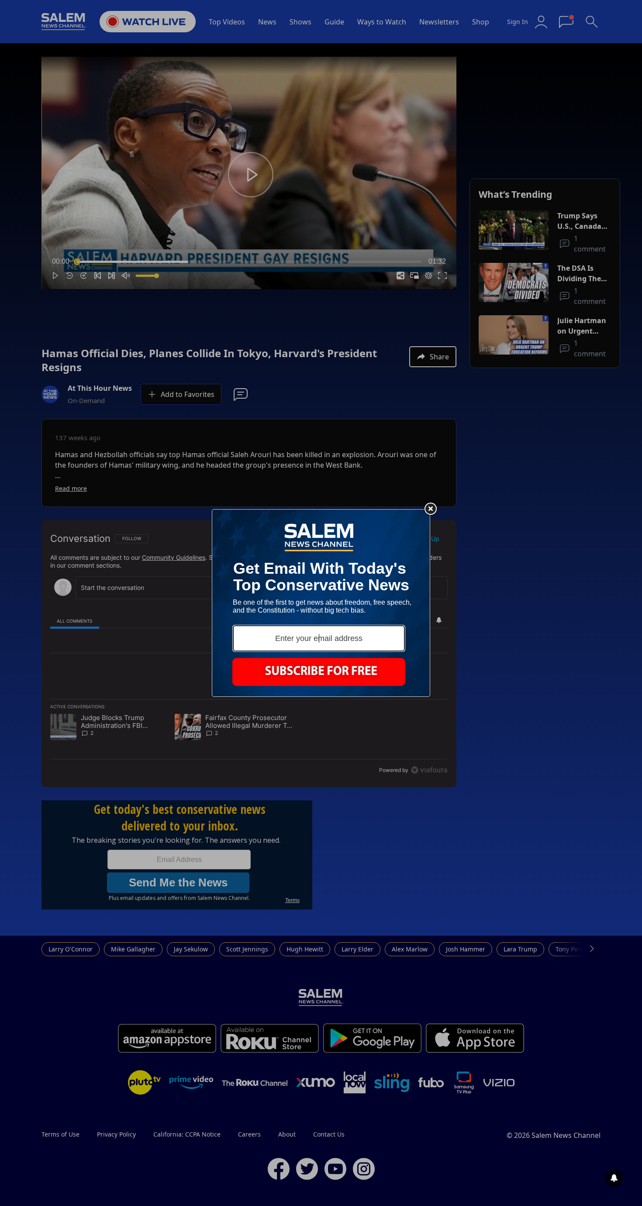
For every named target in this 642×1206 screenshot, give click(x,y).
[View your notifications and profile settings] (614, 1178)
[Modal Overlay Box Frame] (321, 603)
